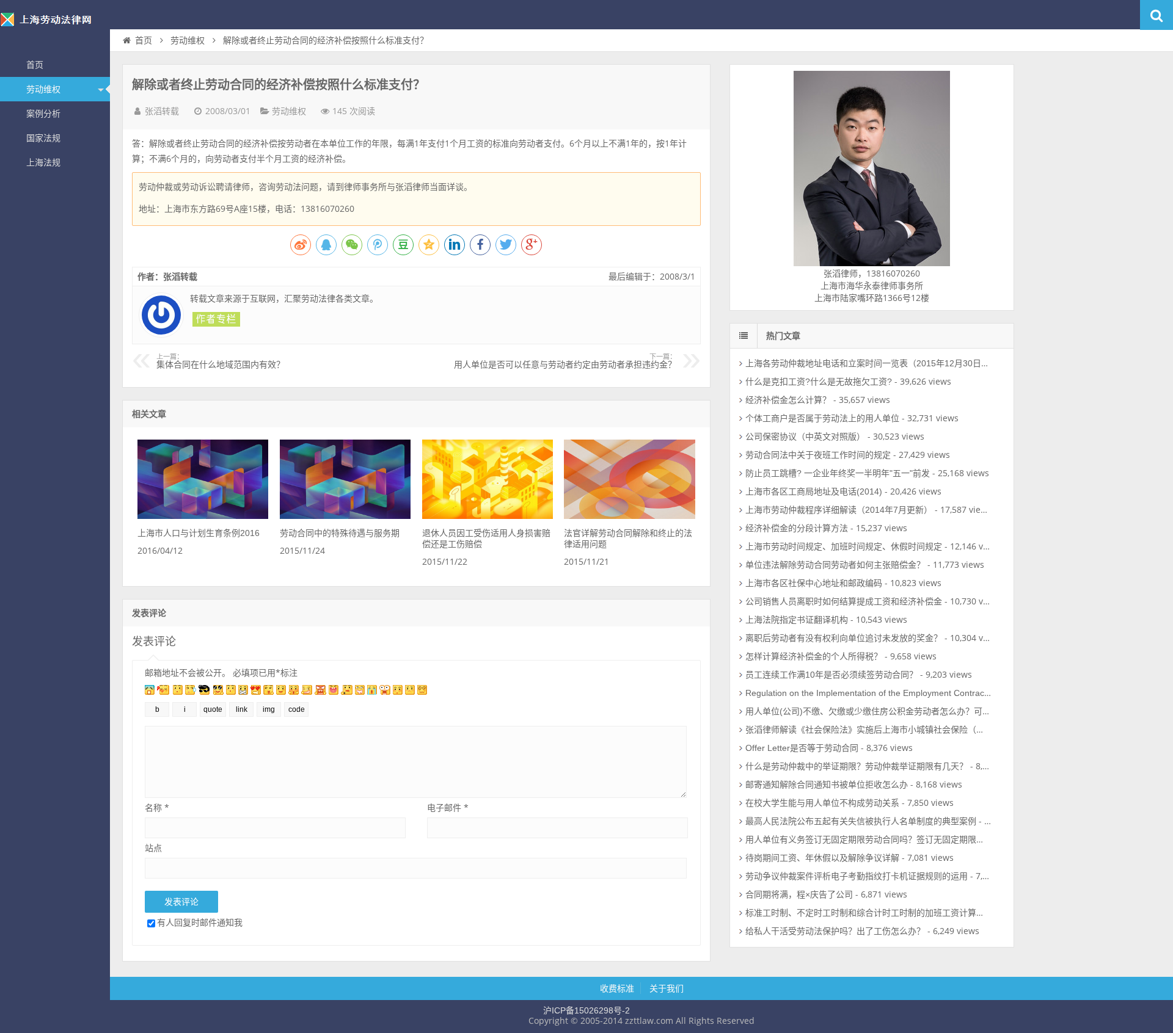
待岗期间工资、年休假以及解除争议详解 (822, 858)
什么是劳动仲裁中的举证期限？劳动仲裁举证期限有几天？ (856, 766)
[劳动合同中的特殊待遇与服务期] (345, 516)
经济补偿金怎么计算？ (788, 400)
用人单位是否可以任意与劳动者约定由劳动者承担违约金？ (565, 361)
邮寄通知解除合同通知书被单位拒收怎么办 (826, 784)
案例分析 (43, 113)
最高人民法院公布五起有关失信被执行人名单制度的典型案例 (860, 821)
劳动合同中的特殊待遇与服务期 (340, 533)
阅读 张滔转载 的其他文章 (216, 319)
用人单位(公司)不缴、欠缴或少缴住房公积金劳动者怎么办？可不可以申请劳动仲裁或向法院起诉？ (932, 711)
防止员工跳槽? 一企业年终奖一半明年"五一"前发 (837, 473)
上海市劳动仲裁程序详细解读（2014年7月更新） (838, 510)
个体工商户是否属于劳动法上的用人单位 (822, 418)
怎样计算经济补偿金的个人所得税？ (813, 656)
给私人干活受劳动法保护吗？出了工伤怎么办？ (835, 931)
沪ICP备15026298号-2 (586, 1010)
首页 (34, 65)
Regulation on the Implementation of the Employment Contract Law (875, 693)
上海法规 (43, 162)
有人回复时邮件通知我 (200, 922)
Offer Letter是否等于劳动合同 (801, 748)
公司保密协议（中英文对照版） (805, 436)
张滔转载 (162, 111)
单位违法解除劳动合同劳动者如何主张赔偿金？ (835, 565)
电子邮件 (448, 807)
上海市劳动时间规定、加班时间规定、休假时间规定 (843, 546)
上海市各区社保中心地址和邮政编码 (813, 583)
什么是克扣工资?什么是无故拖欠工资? (818, 381)
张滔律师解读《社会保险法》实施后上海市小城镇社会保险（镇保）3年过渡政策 (897, 729)
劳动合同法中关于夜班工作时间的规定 (818, 455)
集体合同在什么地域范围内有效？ (220, 361)
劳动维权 (43, 89)
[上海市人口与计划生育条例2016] (202, 516)
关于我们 (666, 988)
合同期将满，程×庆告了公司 (799, 894)
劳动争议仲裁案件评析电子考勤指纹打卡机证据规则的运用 (856, 876)
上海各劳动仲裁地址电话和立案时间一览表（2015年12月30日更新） (876, 363)
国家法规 (43, 138)
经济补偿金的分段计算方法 (796, 528)
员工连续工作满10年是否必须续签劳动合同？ (831, 675)
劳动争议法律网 (55, 27)
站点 (153, 848)
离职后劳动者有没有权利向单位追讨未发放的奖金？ (843, 638)
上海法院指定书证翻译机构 (796, 620)
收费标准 (617, 988)
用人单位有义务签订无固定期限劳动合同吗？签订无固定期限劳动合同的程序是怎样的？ (912, 839)
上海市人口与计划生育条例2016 (198, 533)
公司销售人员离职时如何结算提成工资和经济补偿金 (843, 601)
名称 (157, 807)
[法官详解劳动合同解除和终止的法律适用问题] (629, 516)
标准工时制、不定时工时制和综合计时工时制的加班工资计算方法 (869, 913)
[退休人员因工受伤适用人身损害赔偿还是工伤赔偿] (487, 516)
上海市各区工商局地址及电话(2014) (813, 491)
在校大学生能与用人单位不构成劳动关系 (822, 803)
